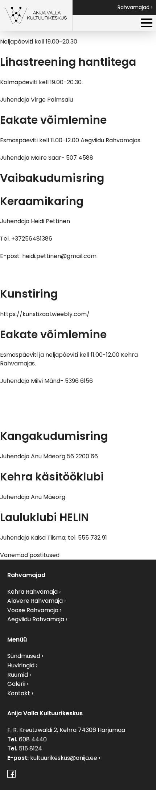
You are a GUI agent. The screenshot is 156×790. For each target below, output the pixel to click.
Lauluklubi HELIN (44, 517)
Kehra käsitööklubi (52, 476)
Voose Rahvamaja (32, 610)
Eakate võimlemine (53, 120)
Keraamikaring (41, 201)
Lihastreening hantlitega (68, 62)
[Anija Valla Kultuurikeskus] (36, 15)
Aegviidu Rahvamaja (35, 619)
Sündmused (23, 656)
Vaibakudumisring (52, 178)
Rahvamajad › (135, 7)
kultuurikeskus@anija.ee (63, 758)
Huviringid (20, 665)
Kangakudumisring (54, 436)
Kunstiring (29, 294)
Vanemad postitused (29, 555)
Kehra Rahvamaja (32, 592)
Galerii (16, 684)
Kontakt (18, 693)
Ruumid (17, 675)
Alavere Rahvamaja (35, 601)
